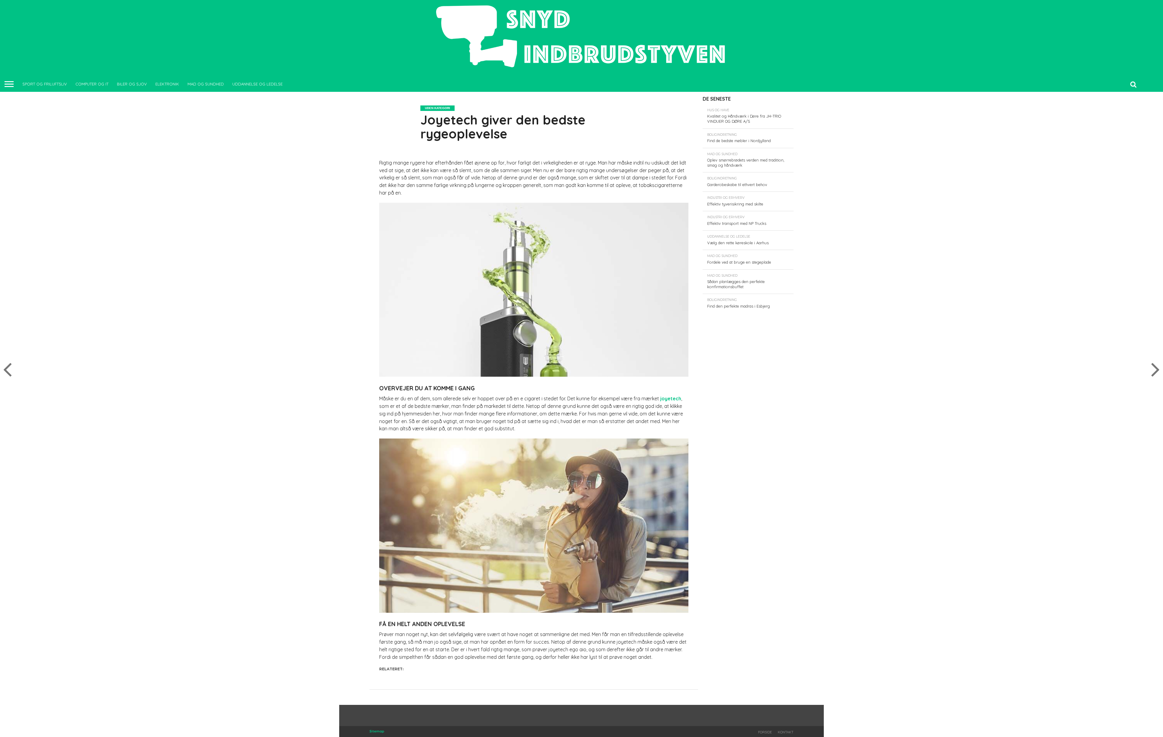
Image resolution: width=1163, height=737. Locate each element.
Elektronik (167, 84)
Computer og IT (91, 84)
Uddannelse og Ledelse (257, 84)
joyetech (670, 398)
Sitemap (376, 731)
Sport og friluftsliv (44, 84)
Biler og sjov (132, 84)
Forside (765, 732)
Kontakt (786, 732)
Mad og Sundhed (205, 84)
